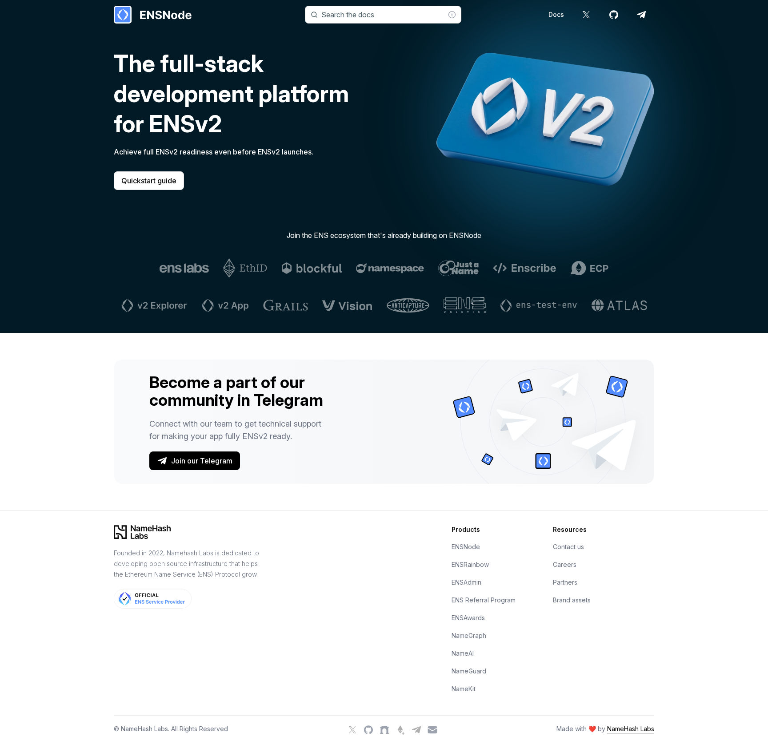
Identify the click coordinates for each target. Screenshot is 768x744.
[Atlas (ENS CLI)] (619, 305)
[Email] (432, 729)
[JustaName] (458, 268)
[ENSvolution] (465, 305)
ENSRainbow (470, 564)
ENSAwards (468, 617)
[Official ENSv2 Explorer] (153, 305)
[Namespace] (390, 268)
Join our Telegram (201, 460)
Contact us (568, 546)
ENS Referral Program (484, 600)
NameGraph (469, 635)
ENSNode (466, 546)
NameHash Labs (630, 728)
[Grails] (285, 305)
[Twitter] (352, 729)
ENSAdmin (466, 582)
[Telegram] (416, 729)
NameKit (464, 689)
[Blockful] (312, 268)
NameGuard (469, 671)
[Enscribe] (524, 268)
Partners (565, 582)
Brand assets (572, 600)
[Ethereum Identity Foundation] (245, 268)
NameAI (463, 653)
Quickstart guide (148, 180)
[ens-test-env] (538, 305)
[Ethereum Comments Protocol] (589, 268)
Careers (564, 564)
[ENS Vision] (347, 305)
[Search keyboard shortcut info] (452, 14)
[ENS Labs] (184, 268)
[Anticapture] (408, 305)
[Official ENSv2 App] (225, 305)
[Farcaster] (384, 729)
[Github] (368, 729)
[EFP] (400, 729)
